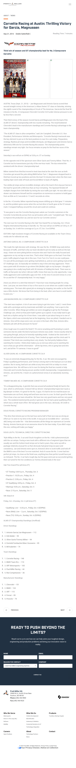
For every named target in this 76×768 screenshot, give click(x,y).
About (6, 16)
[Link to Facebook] (60, 694)
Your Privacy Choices (30, 748)
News (13, 16)
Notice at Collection (49, 748)
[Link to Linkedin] (57, 694)
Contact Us (37, 675)
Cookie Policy (53, 746)
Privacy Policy (45, 746)
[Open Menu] (70, 4)
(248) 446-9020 (18, 701)
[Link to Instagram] (68, 694)
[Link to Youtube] (71, 694)
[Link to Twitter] (64, 694)
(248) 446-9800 (20, 698)
